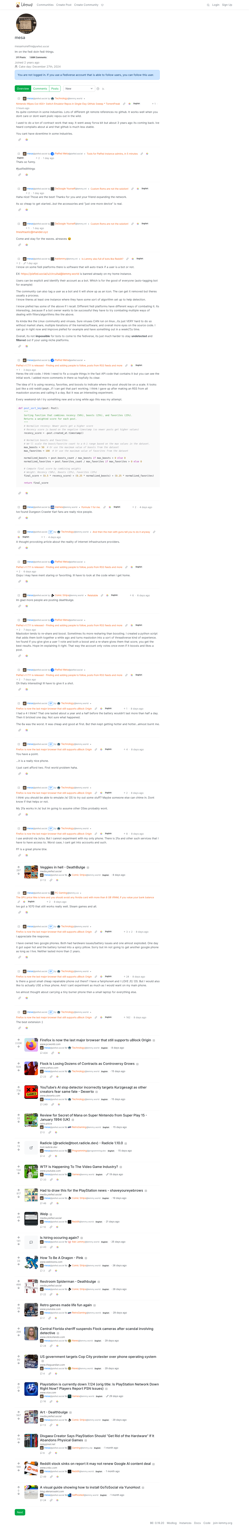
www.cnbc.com (48, 1467)
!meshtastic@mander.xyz (32, 232)
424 (45, 1052)
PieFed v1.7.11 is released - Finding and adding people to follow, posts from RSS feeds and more (69, 365)
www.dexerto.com (50, 1095)
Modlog (172, 1523)
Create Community (86, 4)
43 (44, 1246)
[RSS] (103, 88)
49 (44, 1476)
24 (44, 1345)
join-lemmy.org (222, 1523)
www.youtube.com (50, 1170)
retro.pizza (46, 1123)
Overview (23, 88)
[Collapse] (19, 98)
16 (44, 1401)
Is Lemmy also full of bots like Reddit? (102, 258)
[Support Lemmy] (102, 4)
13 (44, 880)
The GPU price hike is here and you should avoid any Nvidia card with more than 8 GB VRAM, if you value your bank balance (85, 897)
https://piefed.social (34, 273)
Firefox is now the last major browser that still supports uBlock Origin (54, 708)
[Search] (208, 4)
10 (44, 1226)
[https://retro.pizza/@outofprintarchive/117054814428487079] (31, 1120)
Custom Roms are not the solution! (109, 188)
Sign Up (227, 4)
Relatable (93, 595)
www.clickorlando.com (52, 1337)
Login (215, 4)
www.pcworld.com (50, 1044)
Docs (197, 1523)
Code (206, 1523)
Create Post (63, 4)
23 (44, 1076)
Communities (45, 4)
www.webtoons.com (51, 1261)
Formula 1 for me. (90, 507)
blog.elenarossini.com (52, 1491)
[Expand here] (31, 872)
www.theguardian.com (52, 1364)
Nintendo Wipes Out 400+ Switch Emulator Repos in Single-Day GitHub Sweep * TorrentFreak (68, 103)
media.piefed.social (50, 871)
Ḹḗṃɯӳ (27, 5)
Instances (185, 1523)
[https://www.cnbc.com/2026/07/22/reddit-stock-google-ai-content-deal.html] (31, 1468)
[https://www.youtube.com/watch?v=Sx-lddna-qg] (31, 1171)
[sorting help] (98, 88)
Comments (40, 88)
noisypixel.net (47, 1444)
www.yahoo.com (49, 1067)
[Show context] (124, 103)
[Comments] (31, 1242)
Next (20, 1512)
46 (44, 1203)
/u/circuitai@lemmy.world (63, 273)
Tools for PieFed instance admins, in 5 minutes (112, 153)
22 (44, 1294)
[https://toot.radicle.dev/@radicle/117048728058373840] (31, 1148)
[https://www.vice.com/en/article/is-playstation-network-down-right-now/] (31, 1389)
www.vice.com (48, 1392)
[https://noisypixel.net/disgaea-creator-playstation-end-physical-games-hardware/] (31, 1440)
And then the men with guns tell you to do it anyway (121, 531)
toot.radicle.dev (48, 1147)
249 (45, 1104)
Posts (54, 88)
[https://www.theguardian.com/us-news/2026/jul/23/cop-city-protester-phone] (31, 1361)
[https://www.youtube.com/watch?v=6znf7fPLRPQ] (31, 1310)
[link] (129, 103)
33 (44, 1179)
